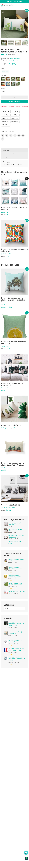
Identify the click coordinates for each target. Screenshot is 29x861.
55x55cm (14, 118)
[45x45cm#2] (18, 79)
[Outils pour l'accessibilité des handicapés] (26, 858)
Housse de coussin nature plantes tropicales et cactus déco (13, 300)
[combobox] (14, 608)
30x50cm (15, 115)
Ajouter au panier (14, 101)
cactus (11, 60)
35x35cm (15, 111)
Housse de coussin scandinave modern (14, 208)
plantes (15, 60)
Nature (11, 58)
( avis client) (11, 54)
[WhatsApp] (10, 135)
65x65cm (14, 121)
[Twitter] (6, 135)
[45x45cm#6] (13, 84)
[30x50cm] (3, 79)
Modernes (15, 428)
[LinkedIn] (23, 135)
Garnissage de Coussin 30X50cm (15, 530)
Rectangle (17, 58)
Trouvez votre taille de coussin (15, 542)
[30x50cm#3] (13, 79)
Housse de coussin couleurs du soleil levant (14, 250)
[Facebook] (2, 135)
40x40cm (5, 111)
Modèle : (3, 75)
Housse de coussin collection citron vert (13, 343)
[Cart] (23, 5)
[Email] (2, 139)
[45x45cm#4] (3, 84)
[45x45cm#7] (18, 84)
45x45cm (5, 71)
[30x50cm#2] (8, 79)
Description (6, 150)
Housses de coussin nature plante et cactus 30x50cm (12, 464)
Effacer (3, 88)
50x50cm (5, 118)
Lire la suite (4, 427)
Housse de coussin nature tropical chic (12, 384)
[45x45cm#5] (8, 84)
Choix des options (6, 212)
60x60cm (5, 121)
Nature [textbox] (14, 608)
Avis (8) (5, 157)
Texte (13, 507)
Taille (2, 68)
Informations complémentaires (11, 154)
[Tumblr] (15, 135)
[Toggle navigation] (27, 5)
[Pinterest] (19, 135)
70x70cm (5, 125)
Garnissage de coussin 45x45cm (14, 523)
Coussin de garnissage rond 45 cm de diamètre (16, 536)
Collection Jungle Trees (11, 425)
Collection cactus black (11, 505)
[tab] (14, 150)
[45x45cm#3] (23, 79)
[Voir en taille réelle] (3, 12)
